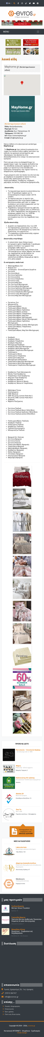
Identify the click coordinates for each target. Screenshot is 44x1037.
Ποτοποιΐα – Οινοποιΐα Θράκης (28, 750)
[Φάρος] (9, 769)
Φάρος (18, 766)
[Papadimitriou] (31, 51)
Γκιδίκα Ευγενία (17, 906)
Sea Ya (18, 810)
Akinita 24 (20, 794)
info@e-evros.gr (11, 997)
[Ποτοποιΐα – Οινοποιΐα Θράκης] (9, 755)
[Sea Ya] (9, 814)
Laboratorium (21, 847)
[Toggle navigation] (38, 32)
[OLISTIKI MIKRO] (13, 42)
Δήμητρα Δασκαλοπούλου (26, 863)
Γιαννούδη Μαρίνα (18, 917)
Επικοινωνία (9, 1009)
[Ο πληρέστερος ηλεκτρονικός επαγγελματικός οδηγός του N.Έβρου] (22, 14)
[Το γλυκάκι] (13, 51)
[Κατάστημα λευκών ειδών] (22, 476)
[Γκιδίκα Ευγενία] (5, 909)
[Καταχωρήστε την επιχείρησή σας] (22, 830)
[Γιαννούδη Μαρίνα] (5, 920)
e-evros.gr (31, 1026)
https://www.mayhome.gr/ (17, 136)
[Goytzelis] (22, 23)
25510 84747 (11, 993)
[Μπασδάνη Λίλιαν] (5, 931)
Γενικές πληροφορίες (12, 1006)
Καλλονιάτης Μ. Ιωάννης (25, 778)
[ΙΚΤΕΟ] (31, 42)
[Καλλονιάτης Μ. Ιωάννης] (9, 783)
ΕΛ (9, 3)
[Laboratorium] (9, 852)
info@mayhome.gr (16, 138)
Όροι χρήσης (9, 1012)
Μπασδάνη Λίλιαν (18, 929)
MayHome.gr (9, 146)
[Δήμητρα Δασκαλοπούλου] (9, 868)
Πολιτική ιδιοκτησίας (12, 1014)
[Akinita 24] (9, 798)
